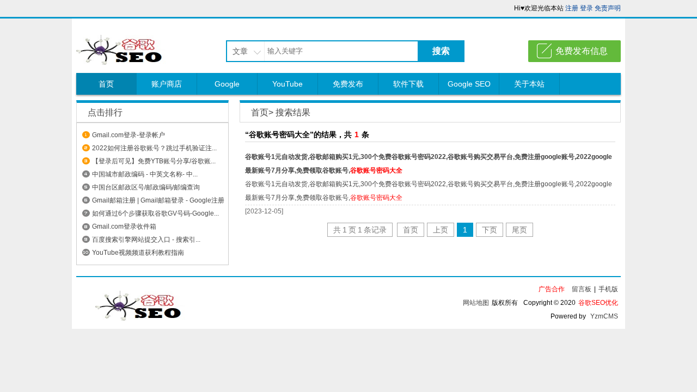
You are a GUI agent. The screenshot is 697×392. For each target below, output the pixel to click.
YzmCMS (604, 316)
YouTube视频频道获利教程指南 (138, 252)
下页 (489, 229)
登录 (586, 8)
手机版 (608, 289)
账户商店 (166, 83)
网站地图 (476, 303)
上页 (440, 229)
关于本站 (529, 83)
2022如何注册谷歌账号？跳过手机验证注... (154, 148)
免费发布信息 (581, 51)
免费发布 (348, 83)
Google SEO (469, 83)
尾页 (519, 229)
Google (227, 83)
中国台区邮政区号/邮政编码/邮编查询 (146, 187)
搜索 (441, 51)
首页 (106, 83)
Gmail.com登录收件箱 (124, 226)
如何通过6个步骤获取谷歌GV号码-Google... (155, 213)
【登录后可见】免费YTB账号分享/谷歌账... (154, 161)
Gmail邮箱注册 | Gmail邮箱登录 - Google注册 (158, 200)
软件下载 (408, 83)
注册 (571, 8)
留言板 (581, 289)
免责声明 (608, 8)
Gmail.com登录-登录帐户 (128, 135)
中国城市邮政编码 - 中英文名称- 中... (145, 174)
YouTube (287, 83)
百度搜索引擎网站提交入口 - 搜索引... (146, 239)
